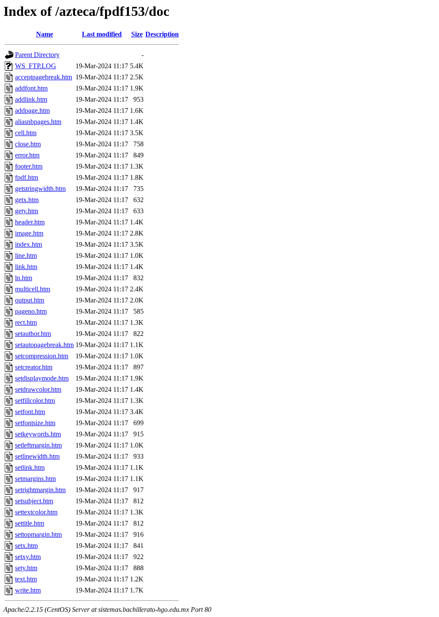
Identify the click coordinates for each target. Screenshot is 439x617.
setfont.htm (30, 411)
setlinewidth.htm (37, 456)
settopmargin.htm (38, 534)
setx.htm (26, 545)
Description (162, 34)
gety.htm (26, 211)
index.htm (28, 244)
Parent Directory (37, 54)
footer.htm (28, 166)
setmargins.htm (35, 478)
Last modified (102, 34)
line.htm (26, 255)
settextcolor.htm (36, 512)
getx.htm (27, 199)
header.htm (30, 222)
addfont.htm (31, 88)
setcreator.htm (33, 367)
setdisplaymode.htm (42, 378)
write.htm (28, 590)
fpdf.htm (26, 177)
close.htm (28, 144)
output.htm (29, 300)
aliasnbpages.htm (38, 121)
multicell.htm (32, 289)
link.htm (26, 266)
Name (44, 34)
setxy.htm (28, 556)
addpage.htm (32, 110)
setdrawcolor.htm (38, 389)
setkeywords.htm (38, 434)
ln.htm (23, 277)
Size (137, 34)
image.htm (29, 233)
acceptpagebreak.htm (43, 77)
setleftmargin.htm (38, 445)
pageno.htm (31, 311)
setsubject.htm (34, 501)
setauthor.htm (33, 333)
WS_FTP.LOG (35, 66)
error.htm (27, 155)
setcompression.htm (41, 356)
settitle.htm (29, 523)
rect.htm (26, 322)
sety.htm (26, 568)
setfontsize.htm (35, 422)
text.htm (26, 579)
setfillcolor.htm (35, 400)
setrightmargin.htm (40, 489)
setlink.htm (30, 467)
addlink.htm (31, 99)
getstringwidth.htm (40, 188)
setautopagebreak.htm (44, 344)
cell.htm (25, 132)
